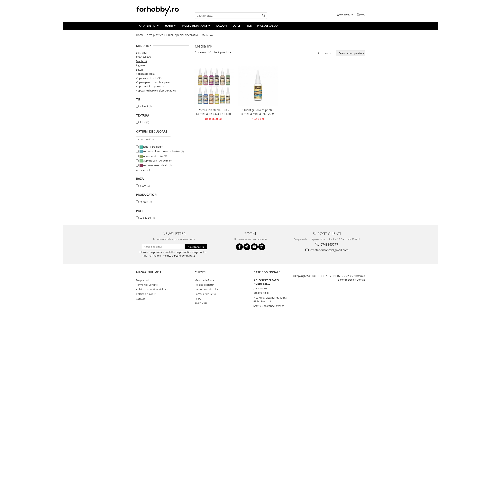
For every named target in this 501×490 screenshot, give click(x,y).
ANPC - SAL (201, 303)
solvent (144, 106)
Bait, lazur (141, 52)
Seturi (139, 69)
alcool (143, 185)
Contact (140, 298)
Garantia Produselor (206, 289)
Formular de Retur (205, 294)
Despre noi (142, 280)
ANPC (198, 298)
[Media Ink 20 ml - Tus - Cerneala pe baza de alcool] (214, 86)
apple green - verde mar (157, 160)
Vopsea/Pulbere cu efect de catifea (156, 90)
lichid (143, 122)
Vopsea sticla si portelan (150, 86)
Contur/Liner (143, 57)
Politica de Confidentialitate (179, 255)
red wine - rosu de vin (156, 165)
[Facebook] (239, 246)
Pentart (144, 201)
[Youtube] (254, 246)
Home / (141, 35)
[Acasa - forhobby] (161, 11)
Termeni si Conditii (147, 284)
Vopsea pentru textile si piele (152, 82)
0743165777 (329, 244)
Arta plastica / (156, 35)
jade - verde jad (152, 146)
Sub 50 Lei (145, 217)
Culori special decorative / (183, 35)
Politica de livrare (146, 294)
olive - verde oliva (153, 156)
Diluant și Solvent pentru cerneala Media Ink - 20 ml (258, 112)
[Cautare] (263, 15)
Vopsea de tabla (145, 73)
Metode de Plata (204, 280)
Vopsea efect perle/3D (148, 78)
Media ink (141, 61)
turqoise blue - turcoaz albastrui (162, 151)
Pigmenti (141, 65)
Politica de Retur (204, 284)
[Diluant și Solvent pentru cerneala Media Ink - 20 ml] (258, 86)
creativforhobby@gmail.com (329, 250)
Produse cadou (267, 25)
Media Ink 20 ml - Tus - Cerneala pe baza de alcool (214, 112)
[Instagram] (261, 246)
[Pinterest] (246, 246)
